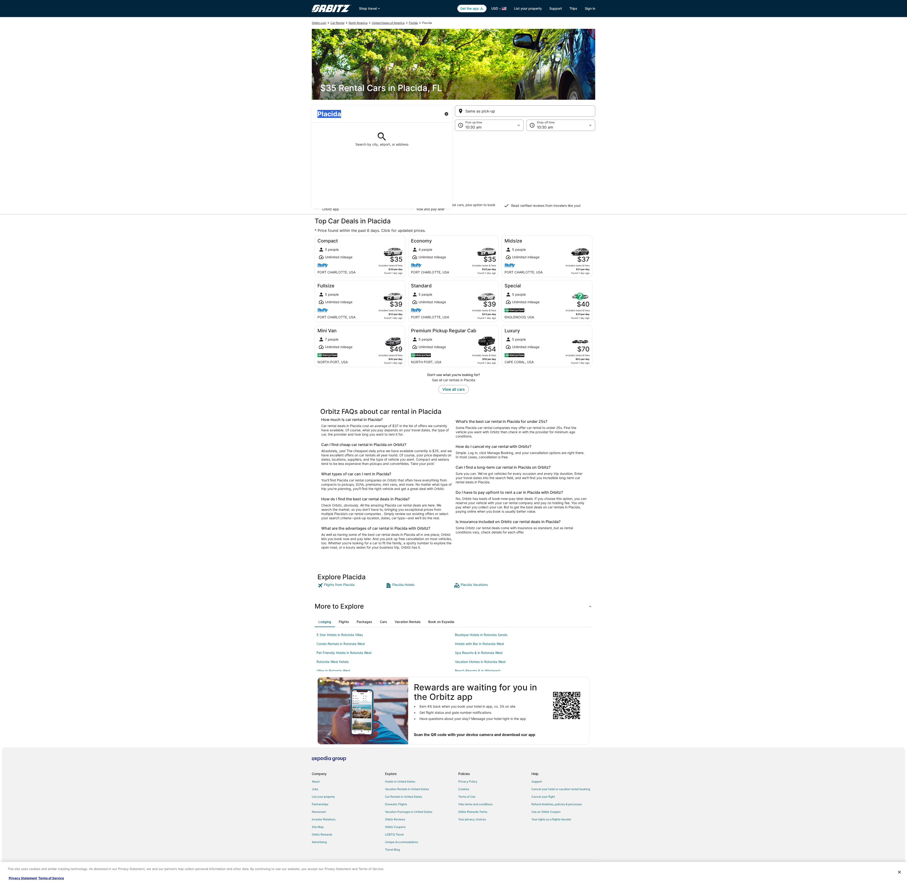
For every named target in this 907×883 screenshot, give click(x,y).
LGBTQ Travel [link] (394, 834)
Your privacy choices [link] (472, 819)
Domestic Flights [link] (396, 804)
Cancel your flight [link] (543, 796)
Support (555, 8)
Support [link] (536, 781)
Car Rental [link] (337, 23)
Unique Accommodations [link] (401, 842)
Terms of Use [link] (466, 796)
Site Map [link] (318, 827)
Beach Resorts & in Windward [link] (477, 671)
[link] (351, 585)
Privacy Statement (23, 878)
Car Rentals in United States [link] (403, 796)
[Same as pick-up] (525, 111)
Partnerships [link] (320, 804)
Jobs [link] (315, 789)
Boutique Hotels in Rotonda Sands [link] (481, 635)
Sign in (590, 8)
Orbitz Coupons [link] (395, 827)
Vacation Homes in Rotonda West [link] (480, 662)
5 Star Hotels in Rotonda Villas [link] (340, 635)
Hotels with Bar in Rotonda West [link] (479, 644)
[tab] (325, 622)
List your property (528, 8)
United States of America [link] (388, 23)
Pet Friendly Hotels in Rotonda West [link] (344, 653)
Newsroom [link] (319, 812)
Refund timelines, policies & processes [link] (556, 804)
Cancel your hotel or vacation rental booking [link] (560, 789)
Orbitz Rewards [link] (322, 834)
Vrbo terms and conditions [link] (475, 804)
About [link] (316, 781)
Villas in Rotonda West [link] (333, 671)
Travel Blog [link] (392, 849)
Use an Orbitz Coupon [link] (545, 812)
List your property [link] (323, 796)
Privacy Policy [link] (467, 781)
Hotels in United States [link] (400, 781)
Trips (573, 8)
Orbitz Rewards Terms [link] (472, 812)
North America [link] (358, 23)
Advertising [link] (319, 842)
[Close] (899, 872)
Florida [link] (413, 23)
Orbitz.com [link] (319, 23)
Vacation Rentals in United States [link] (407, 789)
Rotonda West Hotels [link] (333, 662)
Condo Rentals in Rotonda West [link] (341, 644)
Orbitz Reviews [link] (395, 819)
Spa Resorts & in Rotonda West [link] (479, 653)
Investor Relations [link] (323, 819)
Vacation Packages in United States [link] (408, 812)
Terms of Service (51, 878)
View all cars (453, 389)
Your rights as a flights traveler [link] (551, 819)
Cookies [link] (463, 789)
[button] (453, 170)
